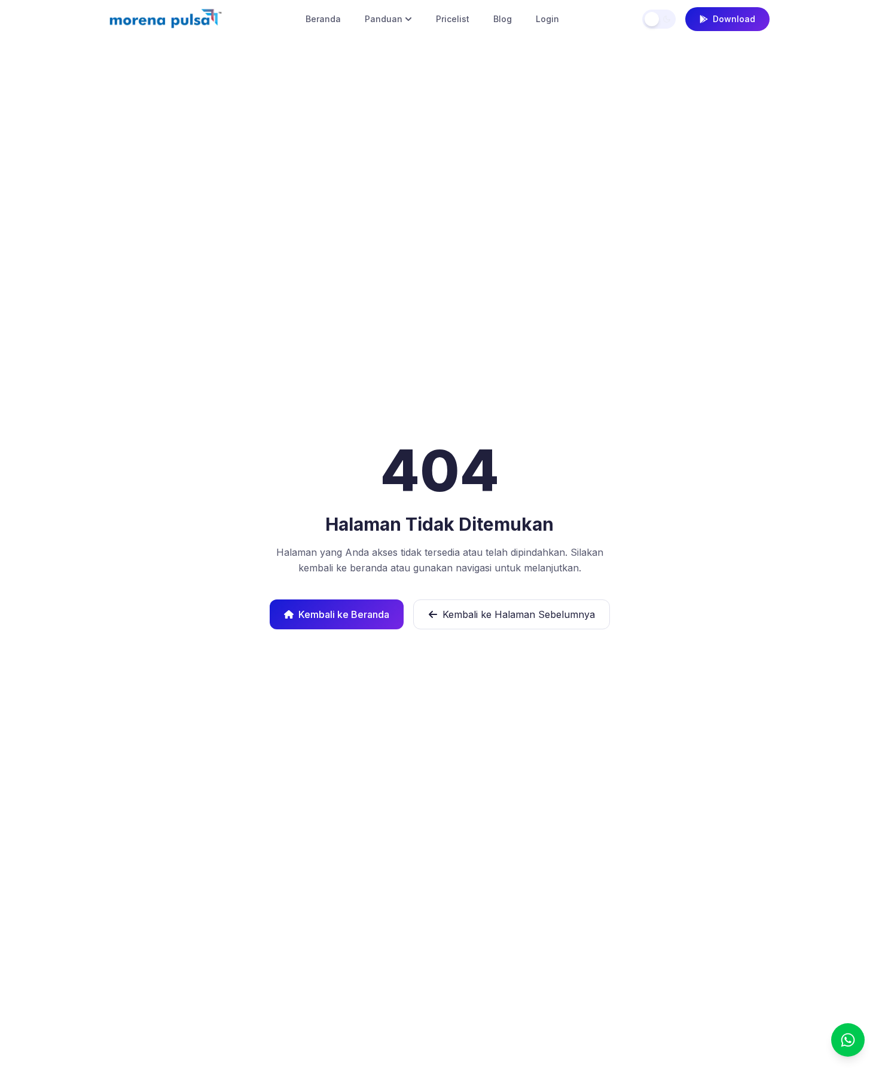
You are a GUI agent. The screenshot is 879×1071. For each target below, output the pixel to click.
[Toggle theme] (659, 19)
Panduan (383, 19)
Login (547, 19)
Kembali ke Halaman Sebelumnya (518, 614)
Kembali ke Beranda (343, 614)
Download (734, 19)
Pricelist (452, 19)
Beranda (323, 19)
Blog (502, 19)
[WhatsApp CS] (848, 1040)
